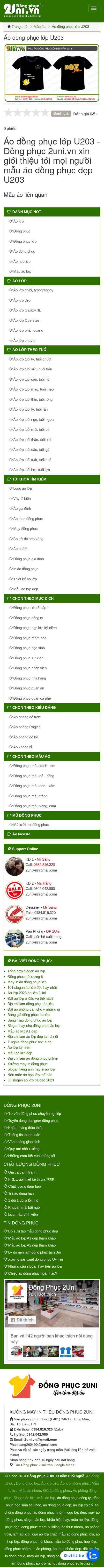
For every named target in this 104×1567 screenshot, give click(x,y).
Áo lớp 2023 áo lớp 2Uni (26, 993)
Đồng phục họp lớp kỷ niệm (34, 628)
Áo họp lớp (21, 261)
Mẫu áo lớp (21, 271)
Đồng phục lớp (24, 241)
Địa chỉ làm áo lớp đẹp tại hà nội (32, 1036)
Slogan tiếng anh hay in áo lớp (31, 1069)
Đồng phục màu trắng (29, 796)
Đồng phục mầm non (29, 638)
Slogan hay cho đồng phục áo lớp (33, 1025)
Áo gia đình (21, 508)
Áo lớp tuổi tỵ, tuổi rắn (30, 409)
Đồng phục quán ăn (28, 688)
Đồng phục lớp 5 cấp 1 (30, 608)
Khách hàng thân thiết (25, 1128)
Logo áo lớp (22, 488)
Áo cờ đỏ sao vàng (27, 539)
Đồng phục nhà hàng (29, 678)
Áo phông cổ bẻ (25, 737)
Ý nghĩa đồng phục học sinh (29, 1042)
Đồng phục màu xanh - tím (33, 766)
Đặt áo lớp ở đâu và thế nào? (30, 998)
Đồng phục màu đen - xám (33, 786)
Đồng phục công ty (27, 618)
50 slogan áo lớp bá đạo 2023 (30, 1080)
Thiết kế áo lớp (24, 579)
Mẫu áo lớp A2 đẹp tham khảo (32, 1245)
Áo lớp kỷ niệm (19, 1047)
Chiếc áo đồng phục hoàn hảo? (32, 1273)
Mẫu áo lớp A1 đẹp (22, 1031)
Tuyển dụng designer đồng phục (33, 1121)
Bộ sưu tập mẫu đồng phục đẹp (33, 1231)
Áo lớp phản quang (27, 330)
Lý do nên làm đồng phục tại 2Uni (34, 1252)
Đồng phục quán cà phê (31, 698)
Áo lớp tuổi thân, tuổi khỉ (31, 440)
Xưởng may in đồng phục (27, 1064)
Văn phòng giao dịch (24, 1142)
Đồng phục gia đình (28, 559)
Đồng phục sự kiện (27, 658)
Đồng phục (21, 231)
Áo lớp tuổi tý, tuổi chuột (31, 359)
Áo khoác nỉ (22, 747)
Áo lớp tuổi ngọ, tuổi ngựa (33, 419)
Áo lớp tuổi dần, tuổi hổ (30, 379)
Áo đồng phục (23, 251)
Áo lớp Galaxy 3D (27, 310)
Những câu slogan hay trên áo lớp (35, 1266)
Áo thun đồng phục (27, 519)
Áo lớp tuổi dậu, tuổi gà (30, 450)
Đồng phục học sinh (28, 648)
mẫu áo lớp (46, 1498)
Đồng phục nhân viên (29, 668)
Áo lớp (18, 221)
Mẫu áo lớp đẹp (25, 589)
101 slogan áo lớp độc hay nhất (32, 987)
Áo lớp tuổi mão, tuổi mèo (33, 389)
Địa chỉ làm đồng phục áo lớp (30, 1004)
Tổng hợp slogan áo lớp (26, 971)
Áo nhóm (20, 549)
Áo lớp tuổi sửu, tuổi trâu (32, 369)
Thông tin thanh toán (24, 1135)
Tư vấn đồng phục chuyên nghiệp (34, 1113)
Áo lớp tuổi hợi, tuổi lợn (31, 470)
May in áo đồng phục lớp (26, 982)
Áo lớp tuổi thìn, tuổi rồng (32, 399)
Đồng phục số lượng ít (25, 977)
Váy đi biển (21, 498)
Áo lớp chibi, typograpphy (32, 290)
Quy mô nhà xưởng (23, 1149)
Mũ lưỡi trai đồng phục (30, 825)
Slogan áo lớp (24, 1498)
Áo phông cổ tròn (26, 717)
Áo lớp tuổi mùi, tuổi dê (30, 429)
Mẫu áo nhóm (30, 1490)
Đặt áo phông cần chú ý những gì (33, 1009)
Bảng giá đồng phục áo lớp (28, 1015)
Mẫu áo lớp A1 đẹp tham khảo (32, 1238)
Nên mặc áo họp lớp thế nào (29, 1075)
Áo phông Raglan (26, 727)
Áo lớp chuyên (24, 340)
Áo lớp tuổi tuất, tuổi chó (31, 460)
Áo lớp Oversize (25, 320)
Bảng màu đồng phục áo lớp (29, 1020)
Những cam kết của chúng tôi (31, 1156)
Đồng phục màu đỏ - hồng (33, 776)
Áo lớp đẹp (21, 300)
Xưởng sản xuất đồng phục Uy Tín (35, 1259)
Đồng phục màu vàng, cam (34, 806)
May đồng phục (25, 529)
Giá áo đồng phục (57, 1490)
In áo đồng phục (25, 569)
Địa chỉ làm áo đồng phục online (32, 1058)
